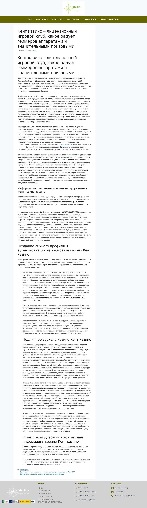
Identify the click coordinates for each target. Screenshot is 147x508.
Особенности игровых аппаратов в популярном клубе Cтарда (42, 474)
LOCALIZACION (73, 19)
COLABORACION (89, 19)
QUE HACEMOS (57, 19)
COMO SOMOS (42, 19)
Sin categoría (24, 470)
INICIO (30, 19)
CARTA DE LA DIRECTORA (110, 19)
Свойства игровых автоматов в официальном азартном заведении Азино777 (47, 472)
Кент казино (66, 144)
